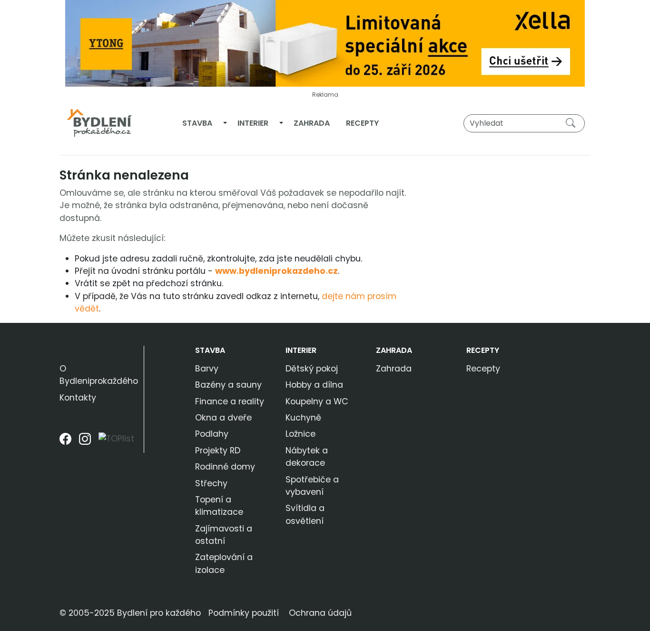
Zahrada (312, 123)
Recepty (362, 123)
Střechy (211, 483)
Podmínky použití (243, 613)
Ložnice (300, 434)
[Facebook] (65, 442)
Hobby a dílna (314, 385)
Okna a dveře (223, 417)
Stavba (197, 123)
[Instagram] (85, 442)
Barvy (206, 368)
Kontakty (77, 397)
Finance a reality (229, 401)
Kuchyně (303, 417)
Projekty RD (217, 450)
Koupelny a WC (317, 401)
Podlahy (211, 434)
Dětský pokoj (312, 368)
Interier (252, 123)
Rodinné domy (225, 466)
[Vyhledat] (572, 123)
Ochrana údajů (320, 613)
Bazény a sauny (228, 385)
